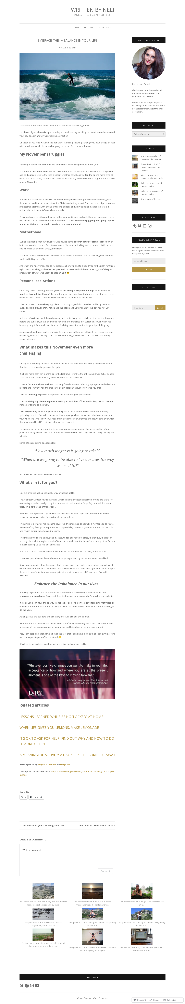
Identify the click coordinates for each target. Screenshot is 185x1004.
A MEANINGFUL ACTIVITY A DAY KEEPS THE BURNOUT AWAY (67, 754)
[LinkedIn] (144, 225)
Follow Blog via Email (149, 240)
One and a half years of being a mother (43, 825)
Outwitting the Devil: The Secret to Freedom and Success (151, 167)
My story (88, 27)
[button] (43, 894)
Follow (149, 269)
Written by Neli (92, 9)
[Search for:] (148, 308)
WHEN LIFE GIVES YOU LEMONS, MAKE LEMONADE (59, 727)
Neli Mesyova (148, 287)
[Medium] (139, 225)
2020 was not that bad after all (96, 825)
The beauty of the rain (151, 199)
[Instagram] (149, 225)
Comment (105, 871)
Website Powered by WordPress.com (92, 998)
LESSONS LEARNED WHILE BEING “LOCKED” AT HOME (61, 716)
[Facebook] (27, 985)
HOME (76, 27)
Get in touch (104, 27)
